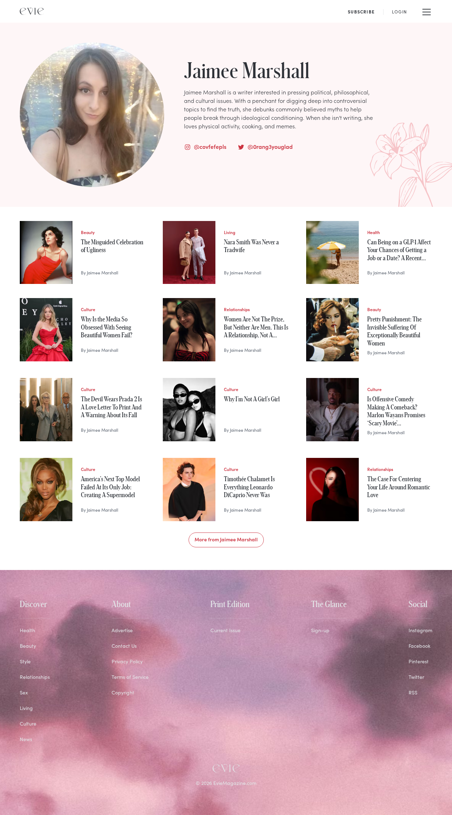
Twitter (416, 677)
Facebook (419, 645)
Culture (28, 723)
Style (25, 661)
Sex (24, 692)
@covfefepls (210, 146)
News (26, 739)
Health (27, 630)
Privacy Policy (127, 661)
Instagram (420, 630)
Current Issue (225, 630)
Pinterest (419, 661)
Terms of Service (130, 677)
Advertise (122, 630)
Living (26, 708)
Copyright (123, 692)
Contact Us (124, 645)
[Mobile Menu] (426, 11)
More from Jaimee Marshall (226, 539)
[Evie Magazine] (32, 11)
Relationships (35, 677)
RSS (413, 692)
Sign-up (320, 630)
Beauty (28, 645)
